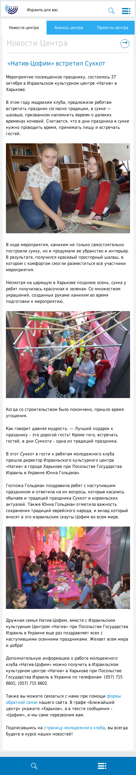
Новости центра (24, 27)
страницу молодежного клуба (74, 727)
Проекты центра (112, 27)
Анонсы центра (68, 27)
